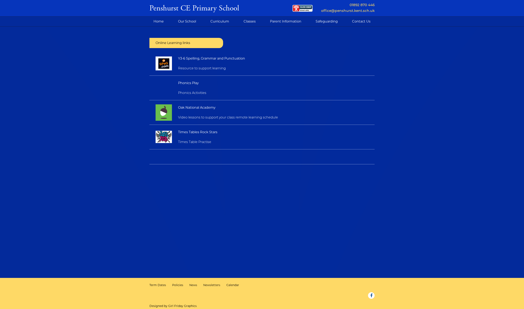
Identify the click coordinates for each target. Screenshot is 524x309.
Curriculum (219, 21)
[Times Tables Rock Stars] (164, 137)
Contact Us (361, 21)
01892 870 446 (362, 5)
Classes (250, 21)
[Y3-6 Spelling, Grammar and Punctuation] (164, 63)
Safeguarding (327, 21)
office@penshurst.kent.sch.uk (348, 11)
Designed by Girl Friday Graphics (173, 306)
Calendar (232, 285)
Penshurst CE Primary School (194, 8)
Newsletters (211, 285)
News (193, 285)
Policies (177, 285)
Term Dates (157, 285)
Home (159, 21)
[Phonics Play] (164, 88)
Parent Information (285, 21)
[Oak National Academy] (164, 112)
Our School (187, 21)
